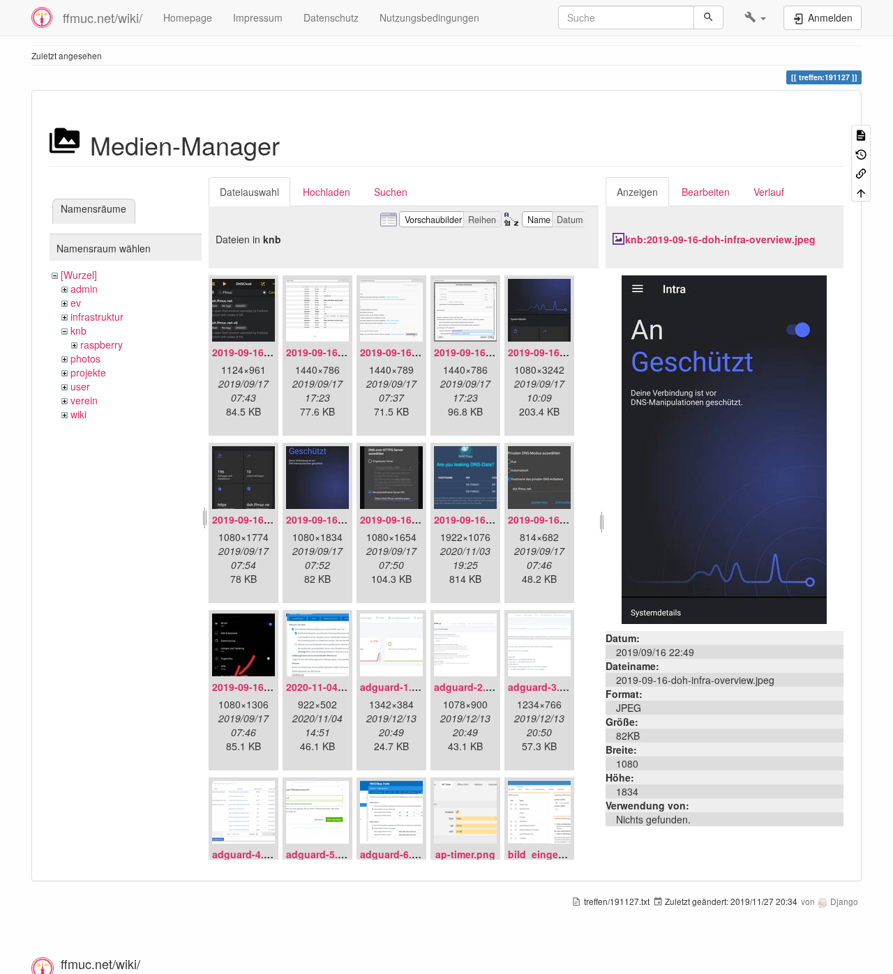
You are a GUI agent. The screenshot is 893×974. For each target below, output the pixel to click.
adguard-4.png (247, 854)
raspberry (101, 344)
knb (78, 330)
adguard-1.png (395, 687)
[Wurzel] (79, 275)
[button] (755, 17)
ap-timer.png (465, 854)
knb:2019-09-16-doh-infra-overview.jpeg (720, 239)
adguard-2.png (469, 687)
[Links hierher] (861, 172)
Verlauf (768, 192)
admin (84, 289)
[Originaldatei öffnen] (724, 448)
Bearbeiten (706, 192)
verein (84, 400)
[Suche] (708, 17)
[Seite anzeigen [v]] (861, 134)
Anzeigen (637, 192)
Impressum (258, 17)
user (80, 386)
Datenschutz (331, 17)
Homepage (187, 17)
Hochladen (326, 192)
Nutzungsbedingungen (429, 17)
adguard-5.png (321, 854)
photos (85, 358)
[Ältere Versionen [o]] (861, 153)
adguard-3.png (543, 687)
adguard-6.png (395, 854)
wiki (78, 414)
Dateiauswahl (249, 192)
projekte (88, 372)
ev (75, 303)
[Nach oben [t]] (861, 191)
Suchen (390, 192)
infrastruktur (96, 317)
